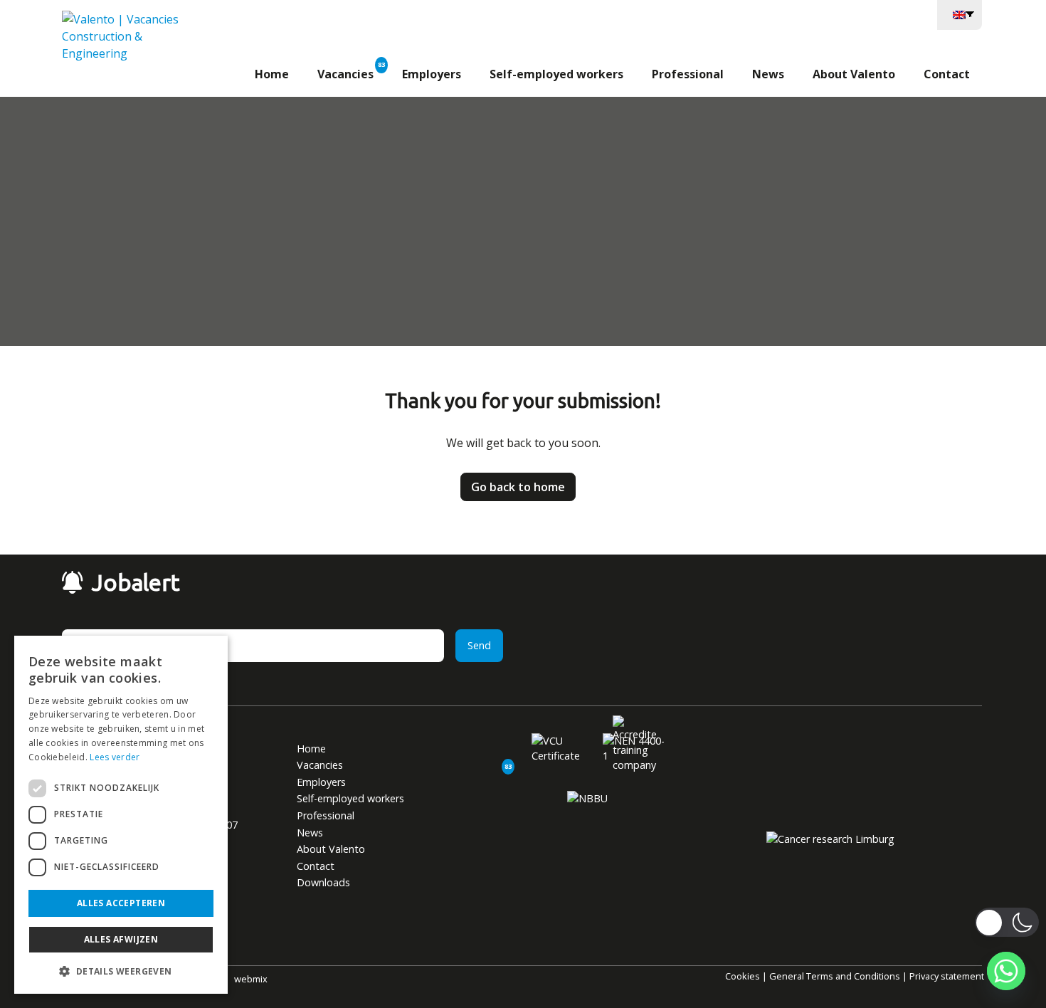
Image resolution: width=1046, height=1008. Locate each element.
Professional (688, 74)
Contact (947, 74)
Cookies (742, 976)
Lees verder (114, 757)
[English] (959, 13)
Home (272, 74)
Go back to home (518, 487)
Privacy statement (946, 976)
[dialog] (121, 815)
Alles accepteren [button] (121, 903)
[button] (120, 971)
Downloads (323, 882)
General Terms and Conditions (834, 976)
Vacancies (345, 74)
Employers (431, 74)
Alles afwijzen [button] (121, 939)
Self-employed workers (556, 74)
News (768, 74)
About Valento (854, 74)
